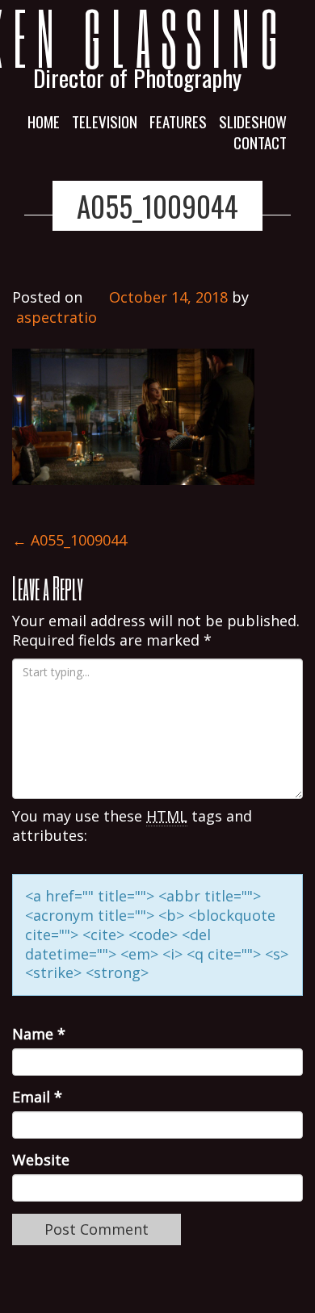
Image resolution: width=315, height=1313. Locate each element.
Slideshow (253, 121)
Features (178, 121)
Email (37, 1097)
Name (38, 1034)
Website (40, 1160)
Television (104, 121)
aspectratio (56, 317)
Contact (260, 142)
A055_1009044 (157, 206)
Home (43, 121)
